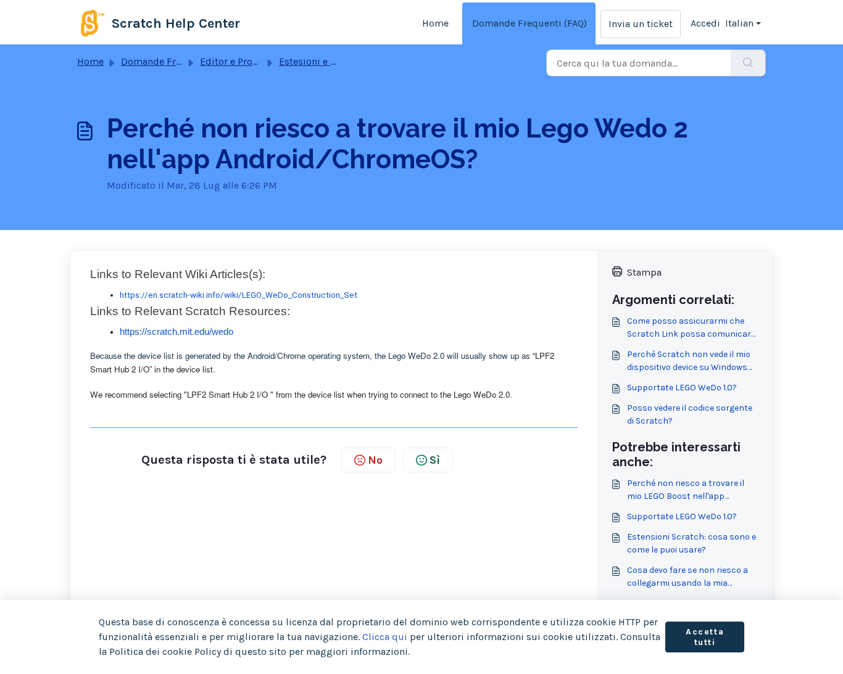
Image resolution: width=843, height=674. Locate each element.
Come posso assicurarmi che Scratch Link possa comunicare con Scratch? (691, 328)
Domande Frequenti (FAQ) (529, 23)
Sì (435, 460)
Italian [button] (739, 23)
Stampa (644, 272)
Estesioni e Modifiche (327, 61)
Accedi (705, 23)
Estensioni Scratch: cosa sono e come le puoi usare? (691, 543)
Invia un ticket (640, 24)
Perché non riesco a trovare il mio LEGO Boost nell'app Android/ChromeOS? (685, 490)
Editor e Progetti (237, 61)
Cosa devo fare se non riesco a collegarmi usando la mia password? (687, 577)
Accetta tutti (705, 637)
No (375, 460)
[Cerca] (748, 62)
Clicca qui (384, 637)
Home (435, 23)
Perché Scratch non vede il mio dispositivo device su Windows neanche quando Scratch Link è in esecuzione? (690, 361)
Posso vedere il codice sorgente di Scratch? (689, 414)
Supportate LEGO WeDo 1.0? (682, 387)
